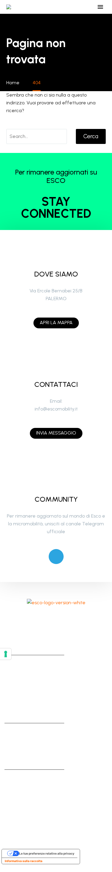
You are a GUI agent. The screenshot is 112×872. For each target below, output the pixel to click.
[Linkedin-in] (81, 619)
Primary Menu (100, 6)
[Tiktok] (64, 619)
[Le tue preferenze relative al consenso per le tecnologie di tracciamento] (5, 654)
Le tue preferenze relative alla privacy (46, 853)
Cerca (90, 136)
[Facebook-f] (31, 619)
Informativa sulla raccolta (23, 861)
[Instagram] (48, 619)
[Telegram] (56, 556)
